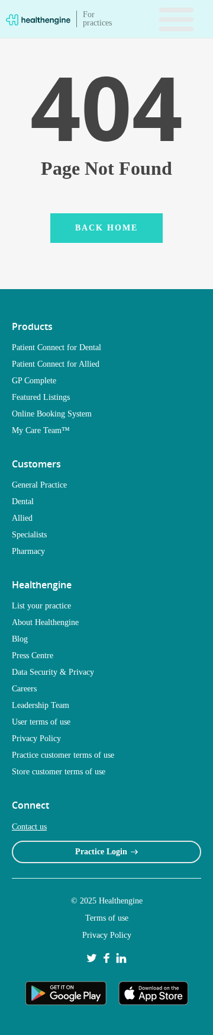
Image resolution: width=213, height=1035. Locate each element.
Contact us (29, 826)
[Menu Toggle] (176, 19)
